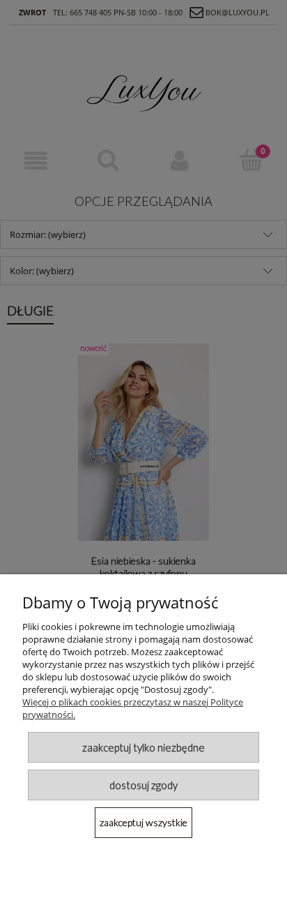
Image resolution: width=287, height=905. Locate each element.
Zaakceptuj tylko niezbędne (143, 747)
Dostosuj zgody (143, 785)
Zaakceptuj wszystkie (143, 822)
